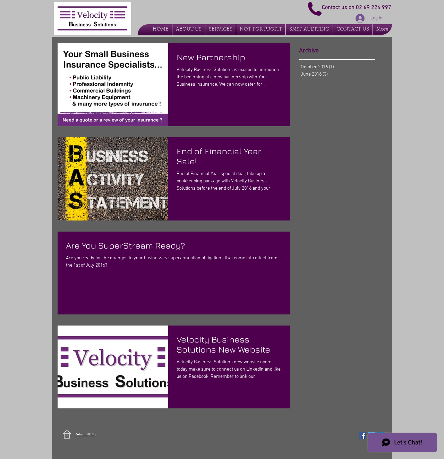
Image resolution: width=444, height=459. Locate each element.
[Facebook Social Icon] (362, 435)
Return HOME (85, 434)
